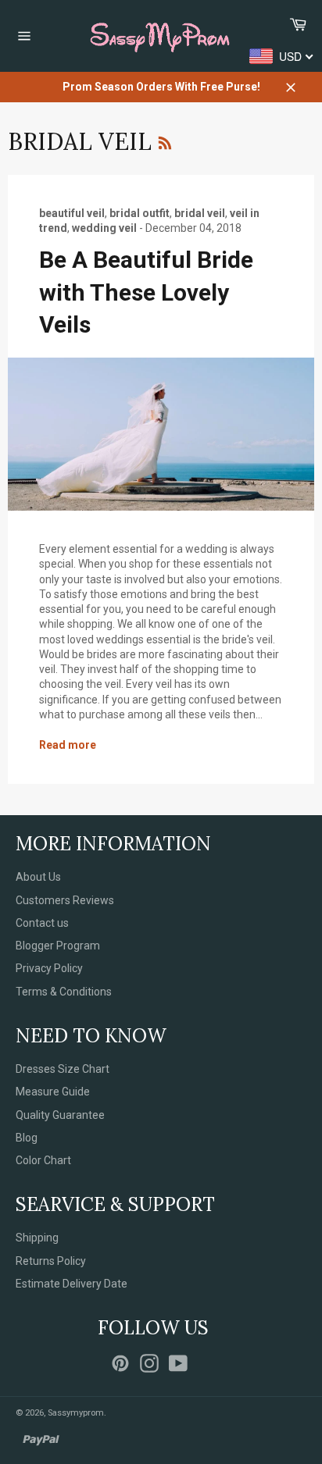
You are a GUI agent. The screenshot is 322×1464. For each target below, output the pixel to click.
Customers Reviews (65, 900)
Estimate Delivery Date (71, 1283)
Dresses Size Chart (62, 1069)
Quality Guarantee (60, 1115)
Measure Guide (53, 1091)
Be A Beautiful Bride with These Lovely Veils (146, 292)
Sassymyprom (76, 1413)
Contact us (42, 923)
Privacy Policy (49, 968)
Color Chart (43, 1160)
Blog (27, 1137)
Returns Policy (51, 1261)
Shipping (37, 1237)
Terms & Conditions (64, 991)
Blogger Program (58, 945)
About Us (38, 877)
